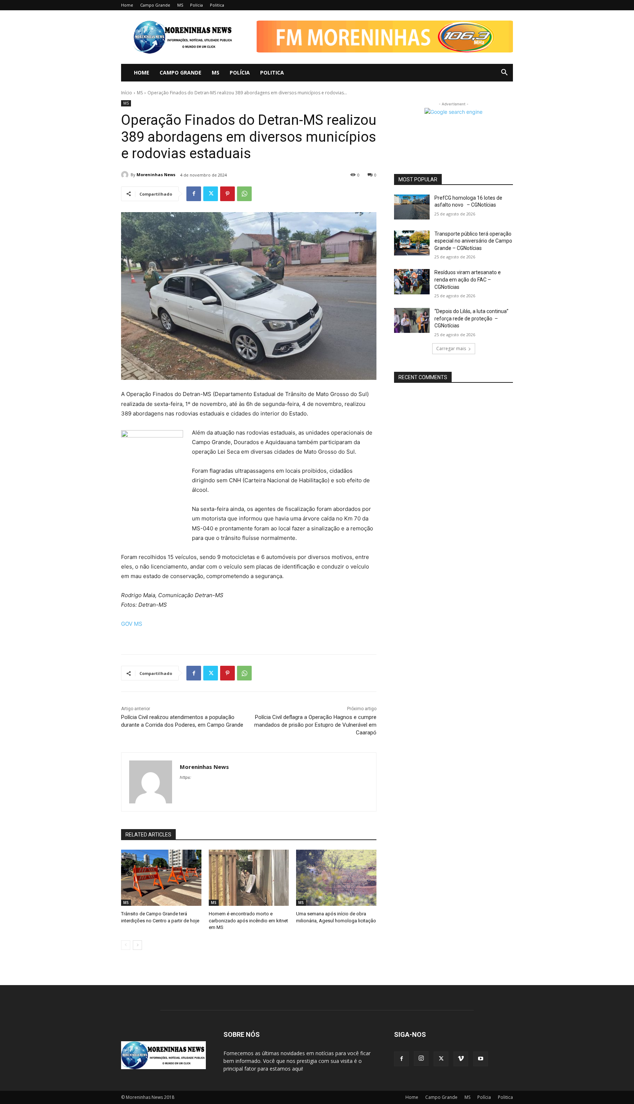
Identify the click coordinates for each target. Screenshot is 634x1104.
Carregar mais (451, 348)
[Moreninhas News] (126, 174)
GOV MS (131, 623)
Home (127, 5)
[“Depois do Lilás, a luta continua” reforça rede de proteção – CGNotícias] (412, 320)
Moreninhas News (155, 174)
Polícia (196, 5)
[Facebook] (193, 193)
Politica (217, 5)
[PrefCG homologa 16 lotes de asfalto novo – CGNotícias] (412, 207)
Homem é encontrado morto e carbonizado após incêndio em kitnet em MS (248, 920)
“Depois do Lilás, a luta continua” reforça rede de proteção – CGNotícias (471, 318)
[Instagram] (421, 1058)
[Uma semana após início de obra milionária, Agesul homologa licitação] (336, 878)
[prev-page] (125, 945)
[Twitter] (210, 193)
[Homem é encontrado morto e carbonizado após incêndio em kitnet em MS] (249, 878)
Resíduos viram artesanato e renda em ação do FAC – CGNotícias (467, 279)
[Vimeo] (460, 1059)
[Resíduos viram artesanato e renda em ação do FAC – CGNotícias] (412, 281)
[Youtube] (480, 1059)
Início (126, 93)
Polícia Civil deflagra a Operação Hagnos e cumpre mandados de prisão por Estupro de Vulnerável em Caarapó (315, 725)
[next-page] (137, 945)
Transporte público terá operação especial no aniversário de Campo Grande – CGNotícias (473, 241)
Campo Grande (155, 5)
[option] (379, 36)
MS (180, 5)
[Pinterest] (227, 193)
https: (185, 777)
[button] (379, 45)
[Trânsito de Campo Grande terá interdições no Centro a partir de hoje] (161, 878)
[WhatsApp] (244, 193)
